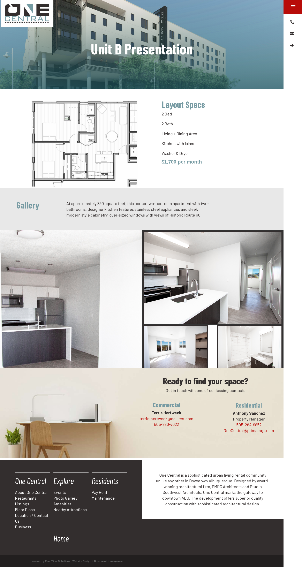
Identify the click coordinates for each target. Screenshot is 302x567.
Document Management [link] (109, 561)
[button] (293, 22)
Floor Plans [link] (25, 509)
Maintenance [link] (103, 498)
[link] (27, 13)
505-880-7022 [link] (166, 424)
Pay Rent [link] (99, 492)
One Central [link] (30, 481)
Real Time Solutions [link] (57, 561)
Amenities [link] (62, 503)
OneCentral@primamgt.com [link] (249, 430)
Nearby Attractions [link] (70, 509)
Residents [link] (105, 481)
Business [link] (23, 526)
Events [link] (59, 492)
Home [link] (61, 538)
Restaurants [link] (25, 498)
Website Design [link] (81, 561)
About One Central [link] (31, 492)
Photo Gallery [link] (65, 498)
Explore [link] (63, 481)
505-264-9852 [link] (249, 424)
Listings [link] (22, 503)
